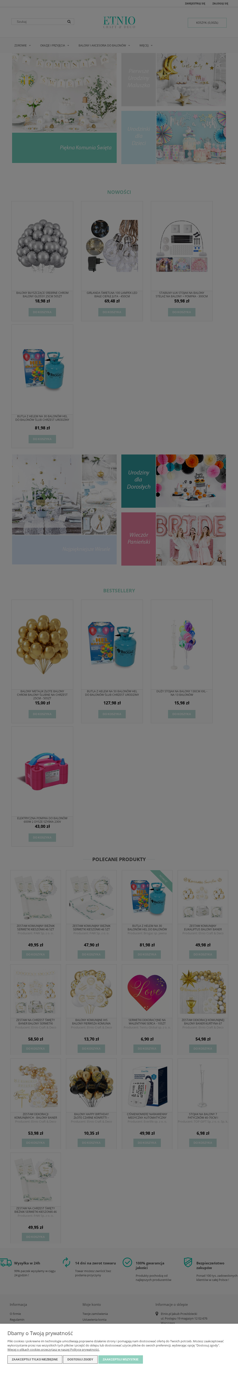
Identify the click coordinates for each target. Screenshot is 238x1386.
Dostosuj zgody (80, 1359)
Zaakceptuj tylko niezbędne (35, 1359)
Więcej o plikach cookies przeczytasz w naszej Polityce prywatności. (53, 1349)
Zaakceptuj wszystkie (121, 1359)
